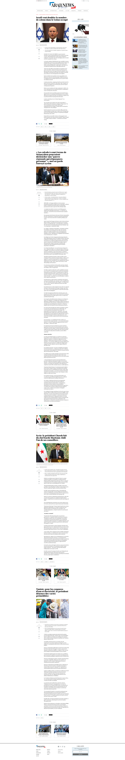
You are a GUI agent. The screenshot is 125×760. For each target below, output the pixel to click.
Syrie (45, 126)
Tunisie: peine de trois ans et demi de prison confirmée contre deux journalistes (61, 734)
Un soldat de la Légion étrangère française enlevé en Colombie (82, 55)
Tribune (79, 10)
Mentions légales (60, 752)
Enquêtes (73, 10)
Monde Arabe (40, 10)
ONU (49, 408)
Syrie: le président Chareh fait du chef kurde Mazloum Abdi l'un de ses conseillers (43, 424)
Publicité (59, 751)
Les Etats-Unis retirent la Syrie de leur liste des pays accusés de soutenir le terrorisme (61, 578)
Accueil (37, 14)
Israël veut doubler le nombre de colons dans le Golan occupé (48, 14)
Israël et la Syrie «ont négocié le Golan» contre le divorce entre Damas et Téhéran (43, 143)
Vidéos (48, 754)
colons (53, 126)
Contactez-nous (60, 749)
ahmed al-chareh (52, 561)
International (53, 10)
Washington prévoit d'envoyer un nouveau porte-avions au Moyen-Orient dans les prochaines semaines (82, 41)
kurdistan (46, 561)
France (46, 10)
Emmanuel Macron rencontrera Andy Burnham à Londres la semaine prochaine (82, 51)
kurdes (42, 561)
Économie (61, 10)
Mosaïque (86, 10)
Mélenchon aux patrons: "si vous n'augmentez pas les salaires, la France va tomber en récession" (82, 46)
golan (49, 126)
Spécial (67, 415)
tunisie (42, 717)
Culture (67, 10)
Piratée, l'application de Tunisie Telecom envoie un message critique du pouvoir (43, 734)
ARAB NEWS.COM (39, 0)
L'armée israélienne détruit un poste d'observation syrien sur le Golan (61, 143)
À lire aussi (52, 131)
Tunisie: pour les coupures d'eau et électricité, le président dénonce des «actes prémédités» (52, 592)
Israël (41, 126)
